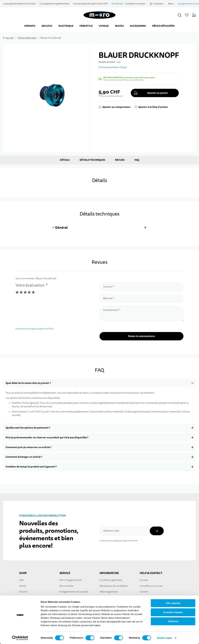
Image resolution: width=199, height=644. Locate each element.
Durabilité (116, 3)
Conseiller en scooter (135, 3)
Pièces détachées (163, 26)
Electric (23, 591)
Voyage (104, 26)
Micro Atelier (66, 586)
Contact (144, 580)
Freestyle (86, 26)
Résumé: (108, 298)
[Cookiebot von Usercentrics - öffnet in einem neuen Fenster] (20, 638)
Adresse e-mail (111, 530)
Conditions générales (111, 580)
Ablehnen (173, 621)
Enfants (29, 26)
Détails (65, 160)
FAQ (136, 160)
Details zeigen (164, 638)
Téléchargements (109, 591)
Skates (119, 26)
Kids (21, 580)
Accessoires (138, 26)
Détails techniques (92, 160)
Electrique (65, 26)
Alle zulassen (173, 603)
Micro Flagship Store (70, 580)
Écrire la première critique (113, 67)
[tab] (99, 227)
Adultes (47, 26)
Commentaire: (111, 310)
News (170, 3)
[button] (179, 15)
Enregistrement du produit (73, 591)
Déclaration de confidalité (113, 586)
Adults (22, 586)
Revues (120, 160)
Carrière (144, 591)
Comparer (158, 3)
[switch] (90, 637)
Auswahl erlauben (173, 612)
